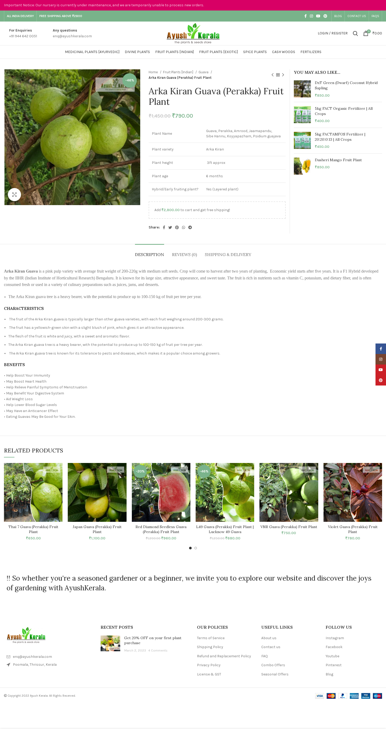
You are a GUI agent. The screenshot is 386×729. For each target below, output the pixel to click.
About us (269, 638)
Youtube (332, 656)
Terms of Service (211, 638)
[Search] (355, 33)
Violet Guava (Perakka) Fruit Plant (353, 529)
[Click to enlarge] (14, 194)
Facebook (334, 647)
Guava (204, 72)
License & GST (209, 674)
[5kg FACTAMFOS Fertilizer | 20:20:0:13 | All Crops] (302, 140)
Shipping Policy (210, 647)
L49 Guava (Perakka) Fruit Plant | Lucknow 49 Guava (225, 529)
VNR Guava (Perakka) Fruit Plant (288, 526)
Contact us (270, 647)
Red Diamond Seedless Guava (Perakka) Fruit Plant (160, 529)
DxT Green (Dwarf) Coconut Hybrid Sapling (346, 85)
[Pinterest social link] (325, 16)
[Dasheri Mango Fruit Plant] (302, 166)
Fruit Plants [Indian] (178, 72)
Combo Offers (273, 665)
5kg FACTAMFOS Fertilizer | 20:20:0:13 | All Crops (340, 137)
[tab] (149, 252)
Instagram (335, 638)
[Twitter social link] (170, 227)
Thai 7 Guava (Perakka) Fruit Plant (33, 529)
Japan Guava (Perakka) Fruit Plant (97, 529)
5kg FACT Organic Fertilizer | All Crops (344, 111)
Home (154, 72)
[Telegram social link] (190, 227)
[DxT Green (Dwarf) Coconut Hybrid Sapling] (302, 89)
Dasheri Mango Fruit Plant (338, 160)
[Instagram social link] (311, 16)
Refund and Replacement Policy (224, 656)
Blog (329, 674)
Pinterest (334, 665)
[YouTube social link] (318, 16)
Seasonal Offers (275, 674)
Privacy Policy (209, 665)
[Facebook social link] (305, 16)
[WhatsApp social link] (183, 227)
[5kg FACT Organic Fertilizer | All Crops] (302, 115)
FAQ (264, 656)
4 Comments (158, 650)
